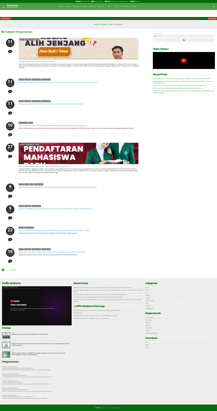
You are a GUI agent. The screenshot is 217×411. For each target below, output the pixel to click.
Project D (118, 407)
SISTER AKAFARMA (151, 333)
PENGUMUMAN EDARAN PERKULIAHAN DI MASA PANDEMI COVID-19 (96, 315)
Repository (100, 6)
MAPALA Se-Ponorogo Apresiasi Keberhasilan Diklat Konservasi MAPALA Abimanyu (177, 88)
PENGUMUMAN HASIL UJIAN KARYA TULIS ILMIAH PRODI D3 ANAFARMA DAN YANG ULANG (54, 230)
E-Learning (125, 6)
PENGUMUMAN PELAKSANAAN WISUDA (14, 375)
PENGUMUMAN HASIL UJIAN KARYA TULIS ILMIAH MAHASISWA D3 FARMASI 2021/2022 (52, 252)
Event (26, 184)
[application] (37, 305)
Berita (22, 39)
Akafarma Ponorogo (106, 407)
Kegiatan (27, 79)
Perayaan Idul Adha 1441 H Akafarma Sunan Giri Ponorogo (91, 318)
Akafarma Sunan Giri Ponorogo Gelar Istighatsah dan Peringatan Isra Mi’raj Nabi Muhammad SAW (182, 78)
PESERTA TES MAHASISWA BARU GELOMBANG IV (17, 397)
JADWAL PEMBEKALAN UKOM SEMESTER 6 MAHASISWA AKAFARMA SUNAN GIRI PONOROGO (55, 209)
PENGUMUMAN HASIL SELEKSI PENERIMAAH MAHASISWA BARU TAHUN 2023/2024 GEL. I (53, 126)
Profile (61, 6)
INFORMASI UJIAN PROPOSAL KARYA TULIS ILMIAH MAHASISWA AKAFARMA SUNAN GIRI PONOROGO (58, 82)
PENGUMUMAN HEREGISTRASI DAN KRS (15, 389)
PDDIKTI (148, 325)
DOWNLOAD (78, 313)
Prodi (68, 6)
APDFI (147, 330)
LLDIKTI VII (148, 320)
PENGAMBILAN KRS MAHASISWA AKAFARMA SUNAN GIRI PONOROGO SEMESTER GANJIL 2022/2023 (58, 187)
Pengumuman (30, 39)
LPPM (92, 6)
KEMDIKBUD (149, 317)
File (31, 184)
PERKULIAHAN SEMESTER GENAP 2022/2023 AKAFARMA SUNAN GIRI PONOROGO (50, 104)
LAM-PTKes (148, 328)
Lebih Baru (12, 270)
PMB (37, 39)
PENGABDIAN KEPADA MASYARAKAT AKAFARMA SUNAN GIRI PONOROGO (97, 310)
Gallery (147, 295)
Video (147, 347)
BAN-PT (147, 323)
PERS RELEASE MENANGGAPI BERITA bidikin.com (17, 368)
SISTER (134, 6)
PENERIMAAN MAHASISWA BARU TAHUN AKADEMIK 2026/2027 (43, 166)
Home (105, 24)
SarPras (147, 306)
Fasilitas (84, 6)
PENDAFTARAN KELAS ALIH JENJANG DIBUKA (36, 61)
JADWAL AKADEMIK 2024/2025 (11, 382)
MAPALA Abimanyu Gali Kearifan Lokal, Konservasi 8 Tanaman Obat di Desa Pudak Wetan (179, 85)
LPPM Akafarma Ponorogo (90, 306)
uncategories (46, 79)
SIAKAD (109, 6)
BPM (116, 6)
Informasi (76, 6)
